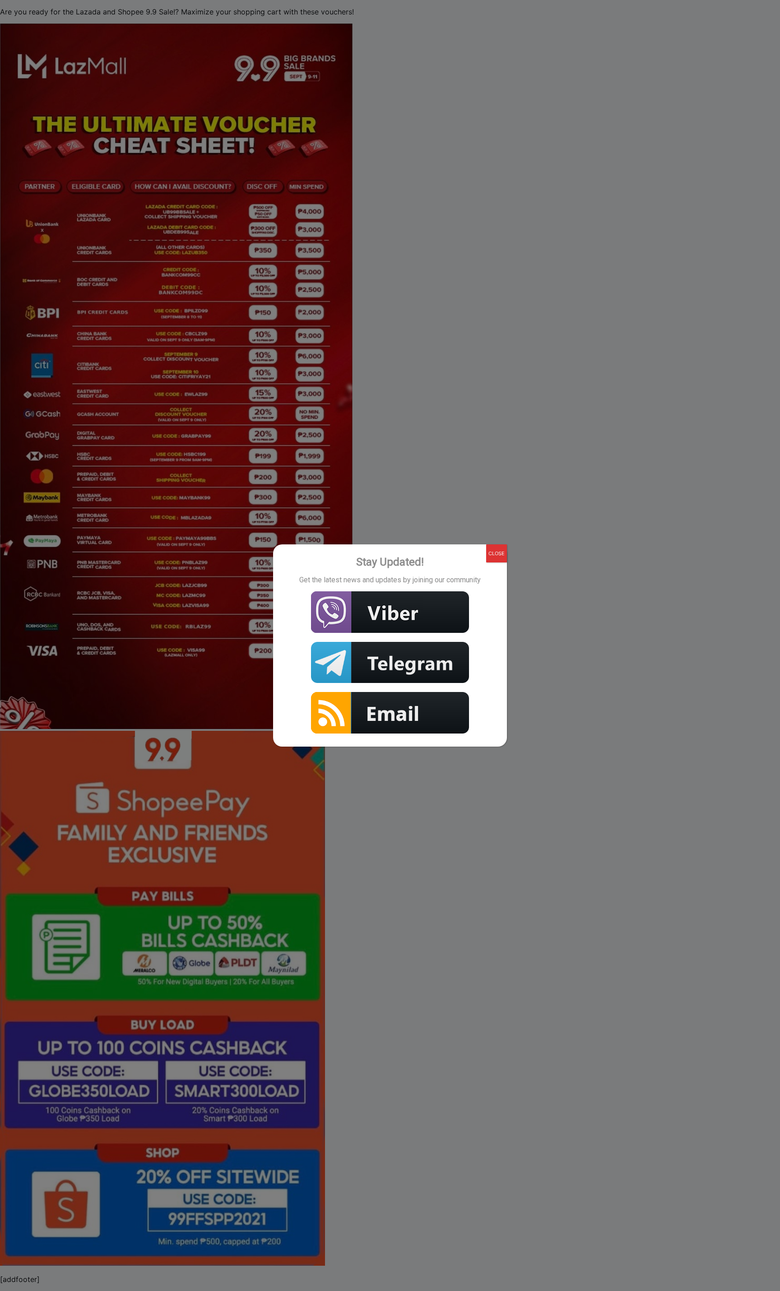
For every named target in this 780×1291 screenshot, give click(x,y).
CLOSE (496, 553)
